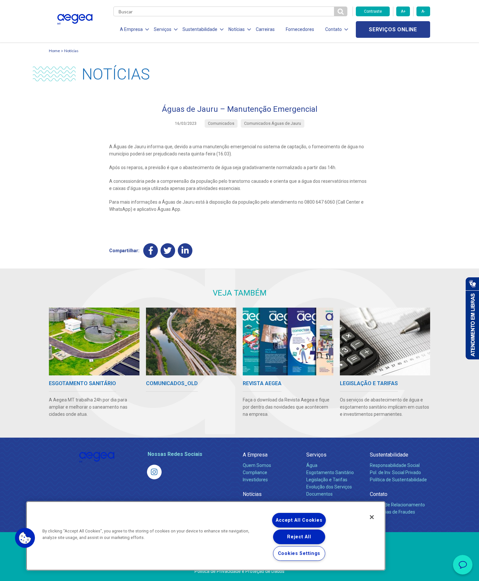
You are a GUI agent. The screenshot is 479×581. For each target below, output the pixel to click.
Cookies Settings (299, 553)
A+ (403, 11)
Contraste (373, 11)
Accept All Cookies (299, 520)
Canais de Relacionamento (397, 504)
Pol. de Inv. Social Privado (395, 472)
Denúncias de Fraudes (392, 512)
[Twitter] (168, 250)
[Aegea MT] (154, 472)
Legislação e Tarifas (326, 479)
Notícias (71, 50)
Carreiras (265, 29)
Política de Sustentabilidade (398, 479)
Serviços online (393, 29)
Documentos (319, 494)
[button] (25, 538)
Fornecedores (300, 29)
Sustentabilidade (389, 455)
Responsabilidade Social (395, 465)
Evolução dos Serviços (329, 486)
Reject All (299, 537)
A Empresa (255, 455)
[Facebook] (150, 250)
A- (423, 11)
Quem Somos (257, 465)
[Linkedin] (185, 250)
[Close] (372, 517)
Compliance (255, 472)
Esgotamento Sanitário (330, 472)
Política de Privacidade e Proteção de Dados (239, 571)
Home (54, 50)
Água (311, 465)
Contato (378, 494)
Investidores (255, 479)
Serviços (316, 455)
